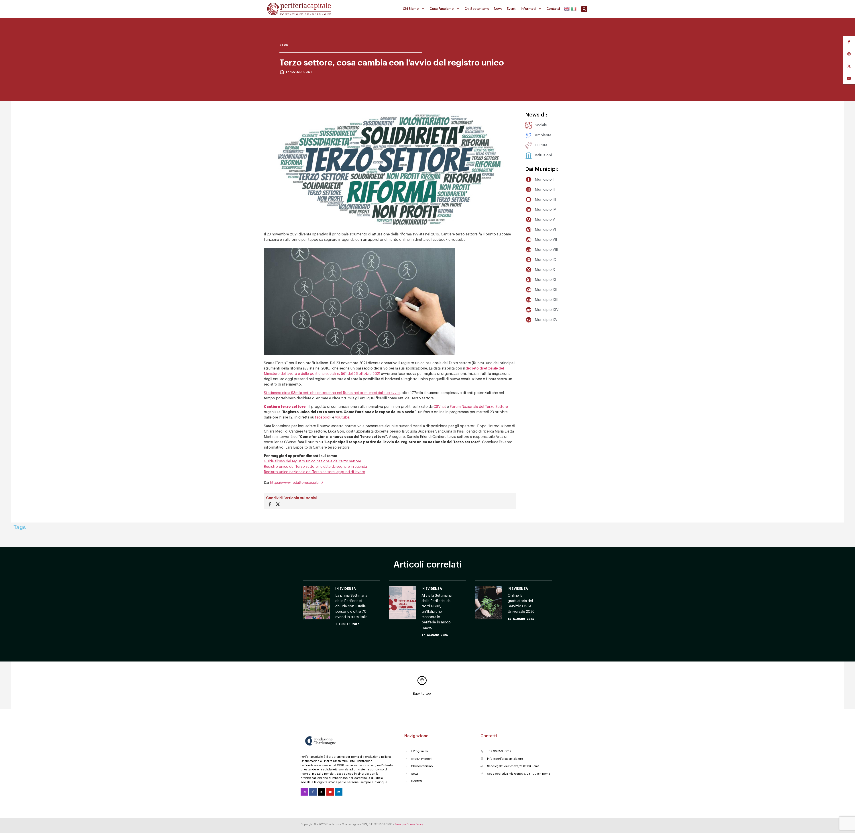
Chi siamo (411, 8)
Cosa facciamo (442, 8)
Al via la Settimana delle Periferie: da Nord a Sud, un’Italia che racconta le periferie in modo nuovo (436, 611)
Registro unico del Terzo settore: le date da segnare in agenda (315, 466)
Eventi (511, 8)
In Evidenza (345, 588)
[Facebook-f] (313, 792)
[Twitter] (321, 792)
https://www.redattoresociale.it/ (296, 482)
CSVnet (440, 406)
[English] (567, 8)
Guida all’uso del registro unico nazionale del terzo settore (312, 461)
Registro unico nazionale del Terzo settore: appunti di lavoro (314, 472)
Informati (528, 8)
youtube (342, 417)
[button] (584, 9)
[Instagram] (304, 792)
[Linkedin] (338, 792)
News (498, 8)
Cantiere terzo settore (284, 406)
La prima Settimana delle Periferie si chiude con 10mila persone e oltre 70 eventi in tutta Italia (351, 606)
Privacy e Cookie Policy (409, 824)
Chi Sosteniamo (476, 8)
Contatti (553, 8)
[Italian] (573, 8)
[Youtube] (330, 792)
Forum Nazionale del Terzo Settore (479, 406)
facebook (323, 417)
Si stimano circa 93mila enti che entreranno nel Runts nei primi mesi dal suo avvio (332, 393)
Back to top (422, 693)
